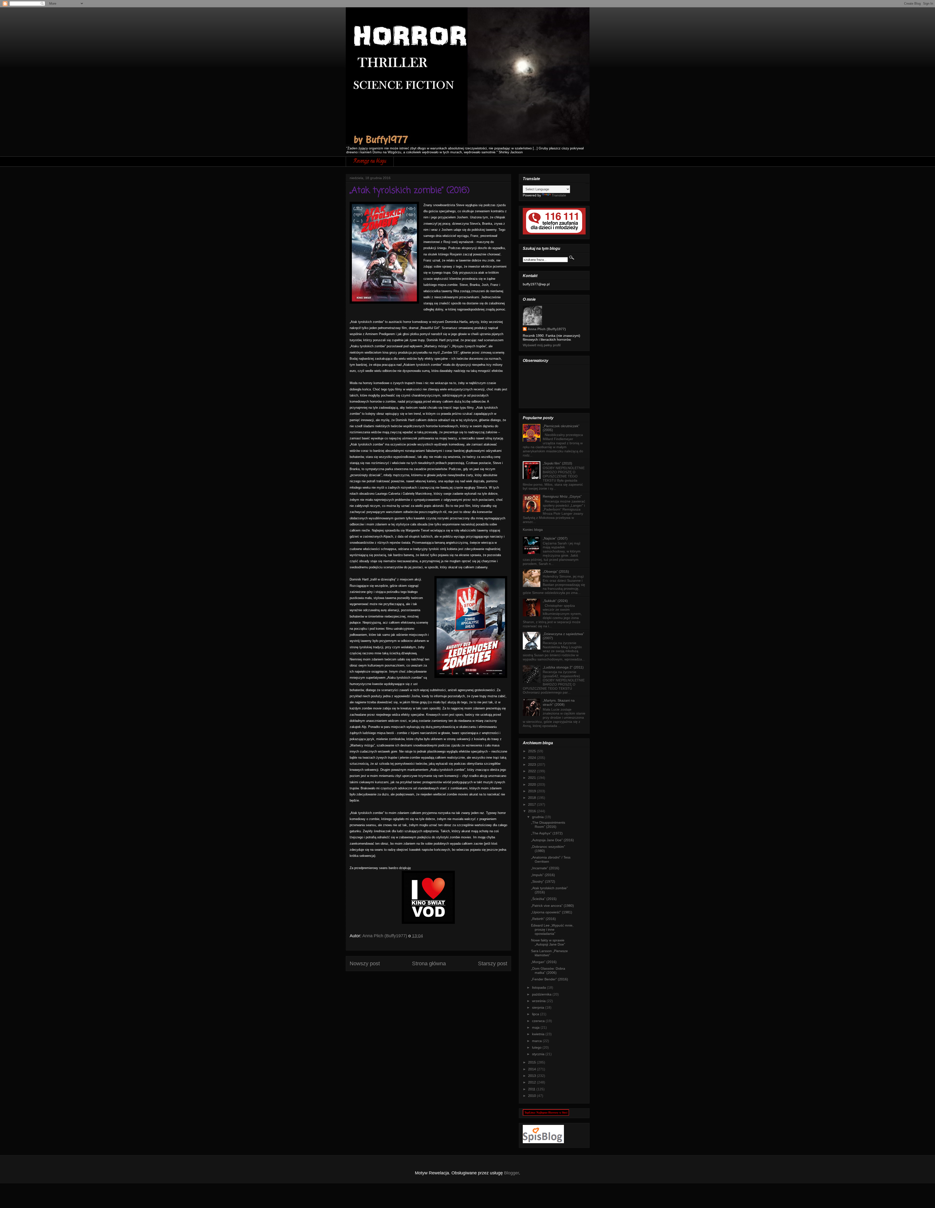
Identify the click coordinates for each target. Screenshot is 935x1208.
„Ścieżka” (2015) (544, 899)
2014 (532, 1069)
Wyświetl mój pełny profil (542, 345)
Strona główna (429, 963)
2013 (532, 1076)
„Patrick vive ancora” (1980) (552, 906)
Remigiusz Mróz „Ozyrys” (562, 496)
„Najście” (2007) (555, 538)
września (539, 1001)
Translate (559, 195)
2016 (532, 811)
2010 (532, 1096)
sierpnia (538, 1007)
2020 (532, 784)
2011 (532, 1089)
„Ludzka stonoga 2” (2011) (563, 667)
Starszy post (492, 963)
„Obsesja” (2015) (556, 571)
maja (536, 1027)
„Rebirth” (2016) (543, 919)
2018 (532, 798)
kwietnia (538, 1034)
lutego (537, 1047)
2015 (532, 1062)
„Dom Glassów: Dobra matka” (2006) (548, 970)
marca (537, 1041)
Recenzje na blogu (369, 161)
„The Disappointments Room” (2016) (548, 825)
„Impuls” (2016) (543, 875)
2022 (532, 771)
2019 (532, 791)
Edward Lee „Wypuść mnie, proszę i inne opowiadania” (552, 929)
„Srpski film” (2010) (557, 463)
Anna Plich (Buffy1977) (547, 329)
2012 (532, 1082)
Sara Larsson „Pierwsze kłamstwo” (549, 953)
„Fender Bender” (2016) (549, 979)
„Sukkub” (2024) (555, 601)
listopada (539, 987)
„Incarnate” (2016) (545, 868)
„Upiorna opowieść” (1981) (551, 912)
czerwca (539, 1021)
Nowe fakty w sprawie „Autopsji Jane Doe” (548, 942)
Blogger (511, 1172)
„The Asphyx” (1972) (547, 833)
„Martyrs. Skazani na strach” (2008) (559, 702)
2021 (532, 778)
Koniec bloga (533, 530)
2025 (532, 751)
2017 (532, 804)
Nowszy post (365, 963)
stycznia (538, 1054)
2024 (532, 758)
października (542, 994)
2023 (532, 764)
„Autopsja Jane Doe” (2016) (552, 840)
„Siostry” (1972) (543, 881)
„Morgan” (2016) (544, 962)
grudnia (538, 817)
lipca (536, 1014)
